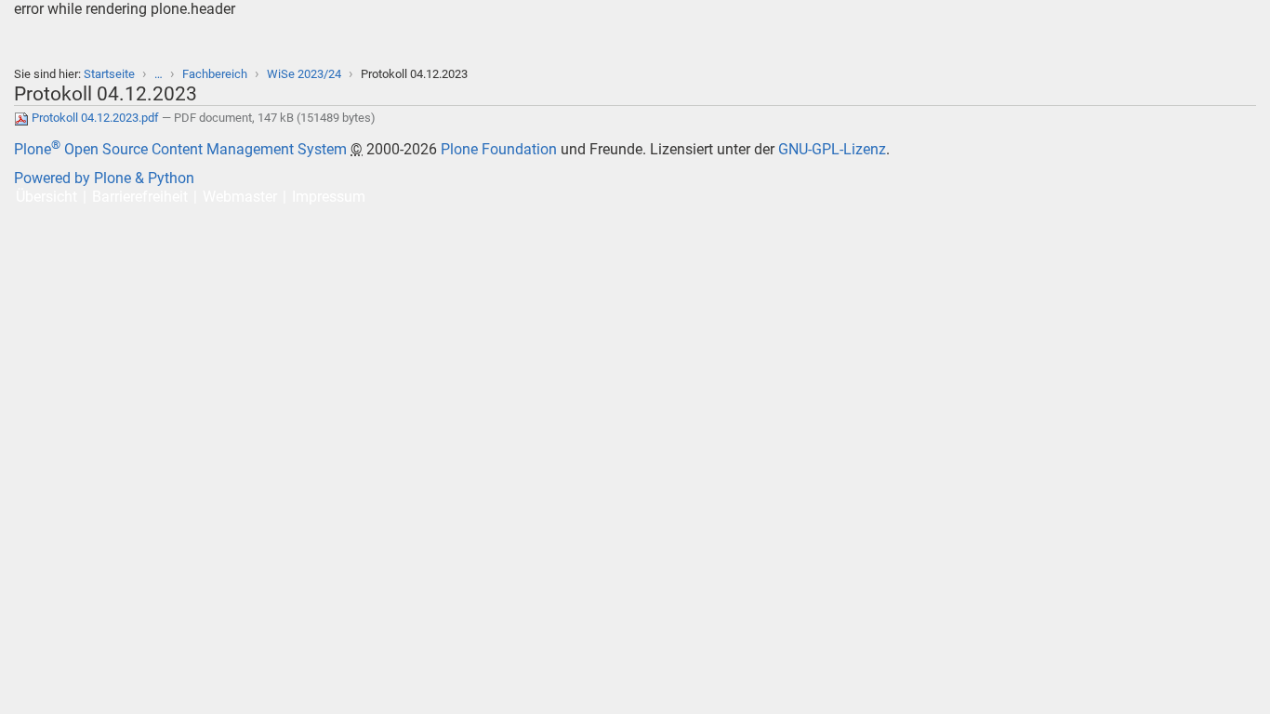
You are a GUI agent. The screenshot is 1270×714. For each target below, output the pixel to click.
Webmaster (240, 196)
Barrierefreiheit (140, 196)
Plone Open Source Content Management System (180, 149)
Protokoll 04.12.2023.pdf (95, 118)
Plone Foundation (499, 149)
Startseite (109, 74)
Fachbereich (214, 74)
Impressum (328, 196)
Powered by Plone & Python (104, 178)
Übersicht (46, 196)
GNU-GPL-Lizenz (832, 149)
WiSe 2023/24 (304, 74)
